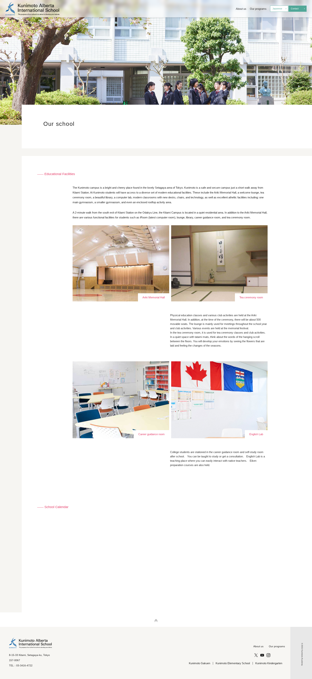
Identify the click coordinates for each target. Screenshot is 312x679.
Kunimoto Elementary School (233, 663)
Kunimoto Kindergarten (268, 663)
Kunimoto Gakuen (199, 663)
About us (241, 8)
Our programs (258, 8)
